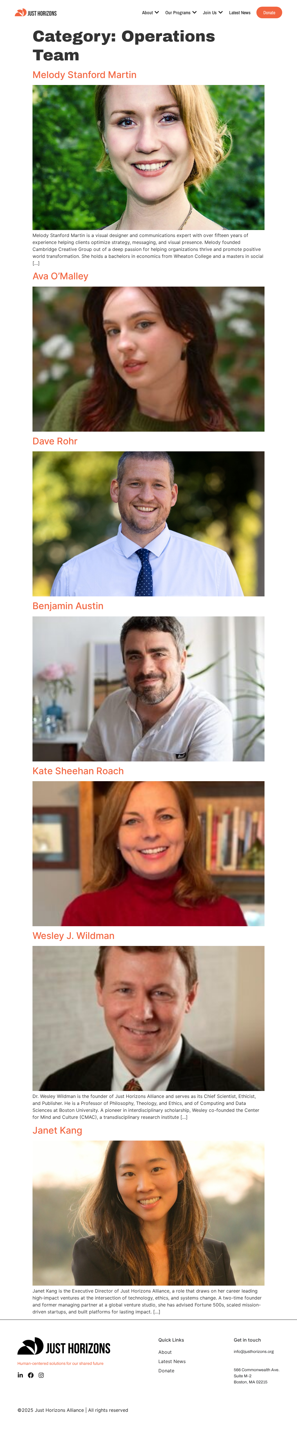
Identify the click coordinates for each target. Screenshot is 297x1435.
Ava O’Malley (60, 276)
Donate (166, 1371)
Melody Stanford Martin (84, 74)
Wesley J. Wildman (73, 935)
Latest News (172, 1361)
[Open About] (156, 12)
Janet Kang (57, 1130)
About (165, 1352)
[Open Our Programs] (194, 12)
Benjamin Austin (68, 605)
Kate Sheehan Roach (78, 771)
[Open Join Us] (220, 12)
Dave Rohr (54, 441)
